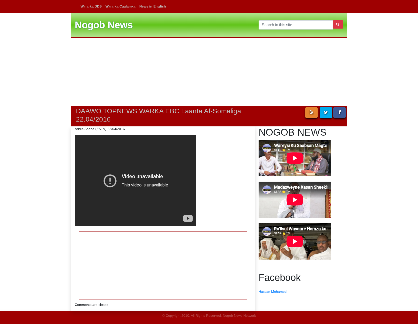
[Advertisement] (209, 72)
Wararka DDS (91, 6)
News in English (152, 6)
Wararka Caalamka (120, 6)
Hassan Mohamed (273, 291)
